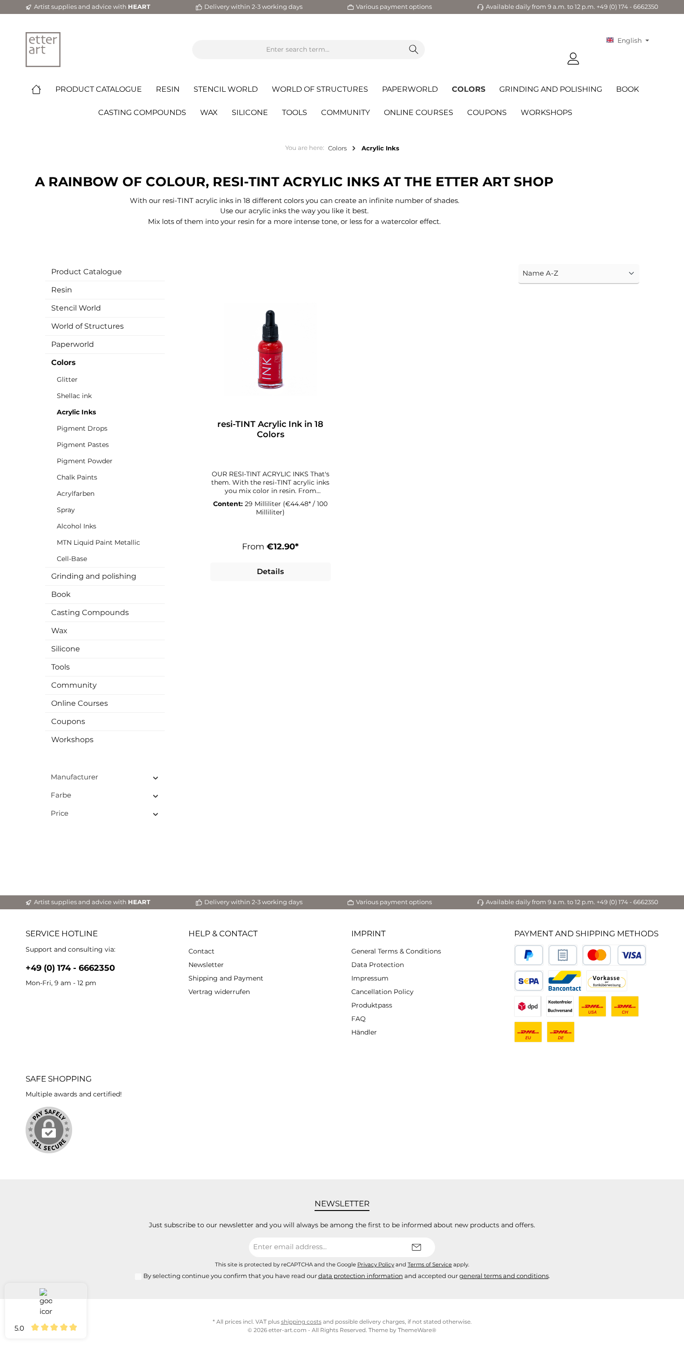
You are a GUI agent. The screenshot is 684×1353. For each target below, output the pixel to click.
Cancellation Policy (382, 992)
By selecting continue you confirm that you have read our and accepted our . (346, 1275)
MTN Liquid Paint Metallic (98, 542)
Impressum (370, 978)
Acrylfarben (75, 493)
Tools (60, 667)
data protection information (360, 1275)
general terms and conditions (504, 1275)
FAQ (358, 1019)
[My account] (573, 58)
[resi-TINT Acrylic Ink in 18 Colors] (270, 349)
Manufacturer (74, 776)
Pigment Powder (85, 461)
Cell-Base (72, 559)
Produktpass (371, 1005)
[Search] (414, 49)
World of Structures (87, 326)
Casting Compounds (90, 612)
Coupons (68, 721)
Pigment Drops (82, 428)
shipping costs (301, 1321)
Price (59, 813)
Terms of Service (430, 1264)
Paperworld (72, 344)
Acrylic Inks (76, 412)
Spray (66, 510)
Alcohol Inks (76, 526)
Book (61, 594)
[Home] (43, 89)
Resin (61, 289)
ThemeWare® (417, 1329)
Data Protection (377, 965)
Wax (59, 630)
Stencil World (76, 308)
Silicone (65, 648)
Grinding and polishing (93, 576)
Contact (201, 951)
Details (270, 571)
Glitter (67, 379)
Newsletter (206, 965)
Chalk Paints (77, 477)
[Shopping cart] (593, 55)
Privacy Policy (375, 1264)
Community (74, 685)
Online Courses (79, 703)
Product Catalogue (86, 271)
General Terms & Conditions (396, 951)
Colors (63, 362)
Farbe (61, 795)
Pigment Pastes (83, 444)
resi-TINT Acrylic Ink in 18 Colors (270, 429)
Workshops (72, 739)
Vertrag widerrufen (219, 992)
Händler (364, 1032)
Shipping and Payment (225, 978)
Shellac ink (74, 396)
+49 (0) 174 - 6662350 (70, 968)
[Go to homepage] (43, 49)
